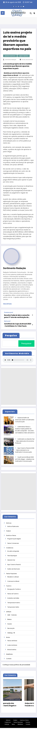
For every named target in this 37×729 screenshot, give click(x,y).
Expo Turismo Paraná (14, 564)
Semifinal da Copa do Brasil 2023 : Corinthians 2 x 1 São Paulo (17, 325)
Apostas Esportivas (10, 56)
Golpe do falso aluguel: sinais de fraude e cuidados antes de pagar (19, 704)
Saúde (9, 624)
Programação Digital (14, 539)
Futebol (8, 531)
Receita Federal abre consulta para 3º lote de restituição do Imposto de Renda (16, 316)
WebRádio (9, 654)
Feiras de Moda (12, 640)
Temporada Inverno (13, 602)
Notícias (8, 523)
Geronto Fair (11, 560)
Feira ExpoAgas (12, 555)
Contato (8, 658)
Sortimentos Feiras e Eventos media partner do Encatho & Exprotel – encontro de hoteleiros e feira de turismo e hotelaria (19, 431)
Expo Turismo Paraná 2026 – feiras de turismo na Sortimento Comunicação (24, 450)
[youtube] (23, 6)
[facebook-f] (13, 6)
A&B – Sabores (12, 615)
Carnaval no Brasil (13, 581)
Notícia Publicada (13, 526)
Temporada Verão (13, 607)
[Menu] (3, 13)
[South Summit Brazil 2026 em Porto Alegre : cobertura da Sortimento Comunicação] (10, 461)
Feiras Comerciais (13, 543)
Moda (8, 637)
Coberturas (9, 548)
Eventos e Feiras (11, 535)
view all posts (7, 303)
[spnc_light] (34, 13)
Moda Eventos (11, 649)
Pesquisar (26, 343)
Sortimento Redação (10, 59)
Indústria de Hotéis (13, 598)
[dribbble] (18, 6)
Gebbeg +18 (11, 633)
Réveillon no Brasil (13, 577)
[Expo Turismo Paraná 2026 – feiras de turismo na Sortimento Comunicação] (10, 452)
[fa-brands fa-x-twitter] (16, 6)
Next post (7, 321)
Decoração (10, 628)
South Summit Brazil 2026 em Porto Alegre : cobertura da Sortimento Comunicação (24, 459)
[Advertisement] (18, 386)
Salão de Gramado (13, 569)
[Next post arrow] (32, 325)
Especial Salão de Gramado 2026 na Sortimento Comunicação (24, 420)
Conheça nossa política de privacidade (16, 665)
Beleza (9, 619)
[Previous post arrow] (32, 315)
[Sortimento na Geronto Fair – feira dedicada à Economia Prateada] (10, 443)
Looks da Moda (12, 645)
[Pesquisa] (30, 13)
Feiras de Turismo (12, 594)
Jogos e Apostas (23, 56)
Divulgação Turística (14, 589)
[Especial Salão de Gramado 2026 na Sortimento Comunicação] (10, 421)
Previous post (8, 312)
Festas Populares (11, 573)
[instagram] (21, 6)
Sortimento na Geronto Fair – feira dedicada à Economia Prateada (24, 441)
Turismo (8, 586)
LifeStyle (8, 612)
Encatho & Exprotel (13, 551)
